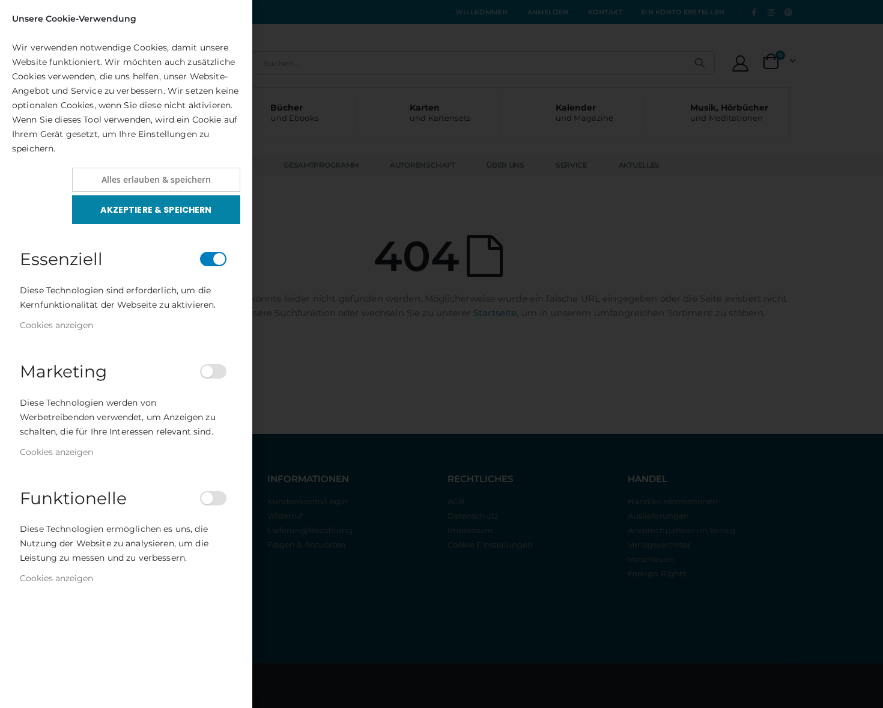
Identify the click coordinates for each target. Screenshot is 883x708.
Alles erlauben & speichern (156, 179)
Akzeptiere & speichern (155, 210)
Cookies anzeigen (56, 325)
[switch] (213, 259)
